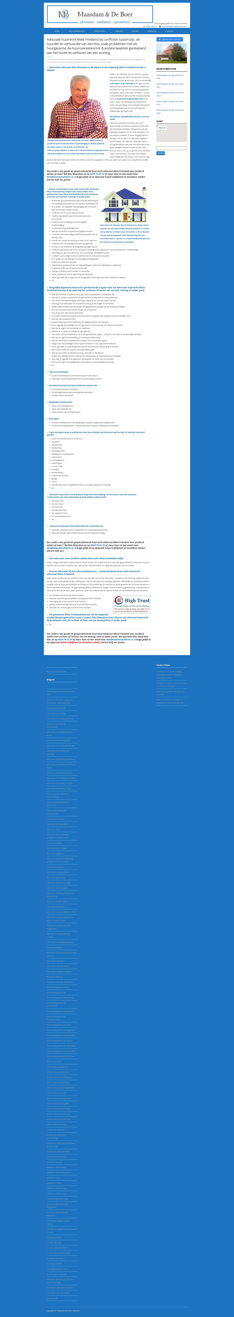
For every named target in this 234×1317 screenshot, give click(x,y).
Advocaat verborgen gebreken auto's (61, 912)
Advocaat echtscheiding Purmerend (61, 778)
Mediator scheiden (54, 1183)
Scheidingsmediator (54, 1263)
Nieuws (135, 31)
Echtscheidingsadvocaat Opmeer (60, 1040)
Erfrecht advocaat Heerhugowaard (60, 1088)
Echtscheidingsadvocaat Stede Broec (61, 1051)
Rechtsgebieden (77, 31)
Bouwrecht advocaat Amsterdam (60, 982)
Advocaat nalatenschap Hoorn (59, 882)
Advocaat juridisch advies (57, 848)
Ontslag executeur (54, 1237)
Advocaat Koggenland (55, 853)
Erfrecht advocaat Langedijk (58, 1103)
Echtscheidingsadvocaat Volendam (60, 1056)
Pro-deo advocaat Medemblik (58, 1253)
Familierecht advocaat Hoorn (58, 1151)
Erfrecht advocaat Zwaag (57, 1124)
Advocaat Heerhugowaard (57, 824)
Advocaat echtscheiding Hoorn (59, 740)
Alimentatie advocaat (55, 961)
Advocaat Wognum (54, 947)
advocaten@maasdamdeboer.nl (174, 26)
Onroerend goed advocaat (57, 1199)
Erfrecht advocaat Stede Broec (59, 1119)
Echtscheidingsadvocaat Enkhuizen (60, 1011)
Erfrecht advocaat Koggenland (59, 1098)
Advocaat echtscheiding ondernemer (61, 759)
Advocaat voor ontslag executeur (60, 942)
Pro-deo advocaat (54, 1242)
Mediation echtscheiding (56, 1167)
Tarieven (119, 31)
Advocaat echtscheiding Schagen (60, 783)
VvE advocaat (52, 1298)
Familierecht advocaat (55, 1130)
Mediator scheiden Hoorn (57, 1188)
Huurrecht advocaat (54, 1162)
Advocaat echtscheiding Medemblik (61, 746)
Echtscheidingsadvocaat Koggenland (61, 1030)
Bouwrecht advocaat (55, 977)
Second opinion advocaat (57, 1274)
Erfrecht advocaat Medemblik (58, 1109)
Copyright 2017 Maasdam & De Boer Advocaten (63, 1311)
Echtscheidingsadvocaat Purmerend (61, 1046)
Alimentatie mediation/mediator (59, 971)
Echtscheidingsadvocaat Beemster (60, 998)
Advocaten (100, 31)
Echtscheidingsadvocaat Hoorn (59, 1025)
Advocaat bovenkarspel (56, 708)
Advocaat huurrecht (54, 843)
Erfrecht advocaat (54, 1061)
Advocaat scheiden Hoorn (57, 901)
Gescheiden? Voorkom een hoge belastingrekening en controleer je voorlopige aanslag (169, 674)
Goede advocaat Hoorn (56, 1157)
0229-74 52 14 (98, 545)
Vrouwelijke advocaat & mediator (60, 1287)
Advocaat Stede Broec (55, 906)
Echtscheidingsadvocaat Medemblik (61, 1035)
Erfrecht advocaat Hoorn (56, 1093)
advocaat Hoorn (53, 829)
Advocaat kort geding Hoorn (58, 872)
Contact (170, 31)
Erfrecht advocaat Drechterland (59, 1077)
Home (57, 31)
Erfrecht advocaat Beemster (58, 1072)
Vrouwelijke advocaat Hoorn (58, 1293)
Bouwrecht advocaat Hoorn (58, 987)
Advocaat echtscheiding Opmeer (59, 773)
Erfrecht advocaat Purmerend (58, 1114)
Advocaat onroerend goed (57, 888)
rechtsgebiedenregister (56, 1258)
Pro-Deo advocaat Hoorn (57, 1248)
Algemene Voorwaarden (56, 671)
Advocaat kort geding (55, 867)
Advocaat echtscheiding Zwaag (59, 788)
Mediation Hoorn (53, 1178)
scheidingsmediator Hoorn (57, 1269)
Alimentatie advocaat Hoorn (58, 966)
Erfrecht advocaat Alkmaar (57, 1067)
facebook (151, 31)
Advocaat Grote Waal (55, 819)
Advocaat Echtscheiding (56, 713)
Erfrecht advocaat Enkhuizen (58, 1082)
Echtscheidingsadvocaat (56, 992)
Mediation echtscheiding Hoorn (59, 1172)
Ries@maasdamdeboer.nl (60, 547)
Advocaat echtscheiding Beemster (60, 718)
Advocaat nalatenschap (56, 877)
